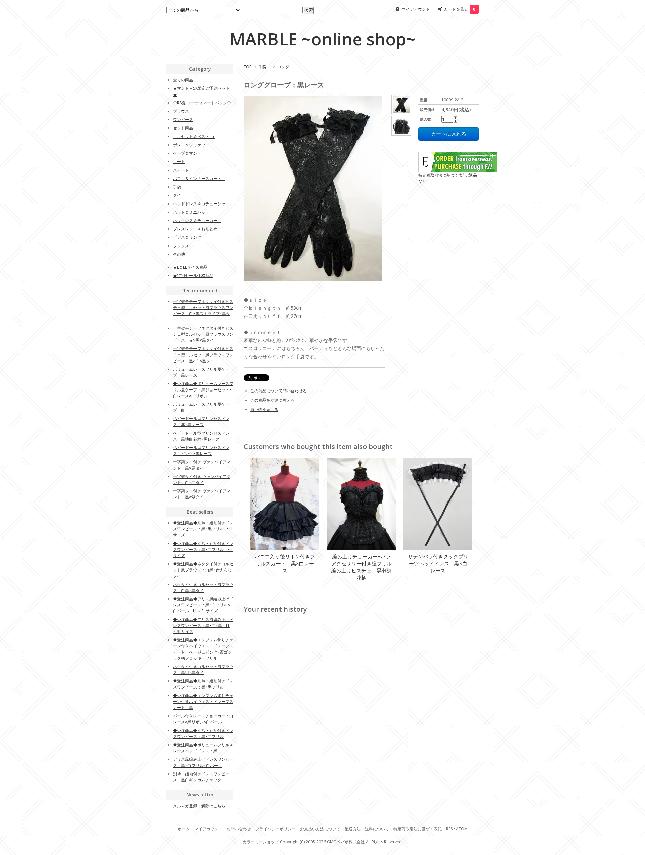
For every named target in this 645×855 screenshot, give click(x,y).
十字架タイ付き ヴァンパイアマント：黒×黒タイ (201, 465)
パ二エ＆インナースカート (199, 178)
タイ (179, 195)
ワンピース (183, 119)
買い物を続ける (264, 409)
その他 (181, 254)
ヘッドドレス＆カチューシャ (199, 204)
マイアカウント (416, 9)
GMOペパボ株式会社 (346, 842)
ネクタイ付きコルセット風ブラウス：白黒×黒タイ (203, 587)
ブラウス (181, 111)
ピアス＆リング (189, 237)
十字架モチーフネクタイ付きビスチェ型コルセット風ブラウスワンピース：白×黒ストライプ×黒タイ (203, 311)
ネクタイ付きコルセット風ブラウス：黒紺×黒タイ (203, 669)
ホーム (184, 829)
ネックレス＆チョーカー (197, 220)
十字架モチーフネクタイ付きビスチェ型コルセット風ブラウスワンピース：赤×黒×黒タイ (203, 334)
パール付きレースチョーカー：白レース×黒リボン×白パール (203, 719)
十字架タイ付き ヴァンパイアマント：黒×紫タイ (201, 494)
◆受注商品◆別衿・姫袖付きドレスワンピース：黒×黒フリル (203, 684)
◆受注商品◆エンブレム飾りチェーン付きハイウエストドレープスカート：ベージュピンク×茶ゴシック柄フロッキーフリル (203, 649)
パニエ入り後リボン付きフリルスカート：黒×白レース (285, 563)
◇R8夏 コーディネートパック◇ (202, 103)
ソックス (181, 246)
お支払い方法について (320, 829)
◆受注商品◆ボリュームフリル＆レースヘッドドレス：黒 (203, 748)
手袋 (264, 67)
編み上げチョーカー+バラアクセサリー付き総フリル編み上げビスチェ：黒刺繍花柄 (361, 567)
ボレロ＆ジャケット (191, 145)
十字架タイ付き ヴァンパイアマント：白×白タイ (201, 479)
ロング (283, 67)
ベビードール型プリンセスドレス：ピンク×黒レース (201, 450)
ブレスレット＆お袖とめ (197, 229)
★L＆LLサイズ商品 (190, 267)
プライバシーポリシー (275, 829)
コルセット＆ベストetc (194, 136)
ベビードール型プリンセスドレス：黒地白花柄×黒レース (201, 436)
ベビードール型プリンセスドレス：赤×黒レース (201, 422)
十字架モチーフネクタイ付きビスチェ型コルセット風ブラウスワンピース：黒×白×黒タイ (203, 355)
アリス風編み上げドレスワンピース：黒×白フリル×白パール (203, 762)
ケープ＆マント (187, 153)
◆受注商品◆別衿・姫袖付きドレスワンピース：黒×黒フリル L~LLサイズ (203, 529)
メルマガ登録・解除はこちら (199, 806)
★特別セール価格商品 (193, 275)
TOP (248, 67)
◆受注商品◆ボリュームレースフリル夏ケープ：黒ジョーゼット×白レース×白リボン (203, 390)
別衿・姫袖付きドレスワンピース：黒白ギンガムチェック (201, 777)
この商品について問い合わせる (278, 391)
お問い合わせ (239, 829)
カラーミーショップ (261, 842)
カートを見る (459, 9)
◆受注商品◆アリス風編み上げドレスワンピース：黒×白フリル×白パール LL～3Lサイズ (203, 605)
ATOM (462, 829)
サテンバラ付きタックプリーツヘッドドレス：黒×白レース (438, 563)
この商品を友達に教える (272, 400)
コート (179, 161)
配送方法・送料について (367, 829)
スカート (181, 170)
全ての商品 (183, 80)
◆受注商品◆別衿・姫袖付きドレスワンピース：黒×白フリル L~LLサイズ (203, 549)
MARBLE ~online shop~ (322, 39)
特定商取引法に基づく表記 (417, 829)
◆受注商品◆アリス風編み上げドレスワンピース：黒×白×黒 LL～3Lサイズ (203, 625)
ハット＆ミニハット (193, 212)
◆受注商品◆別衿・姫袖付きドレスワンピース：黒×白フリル (203, 733)
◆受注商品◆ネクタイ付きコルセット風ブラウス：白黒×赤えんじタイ (203, 570)
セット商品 (183, 128)
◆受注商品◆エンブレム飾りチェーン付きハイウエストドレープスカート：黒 (203, 701)
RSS (449, 829)
